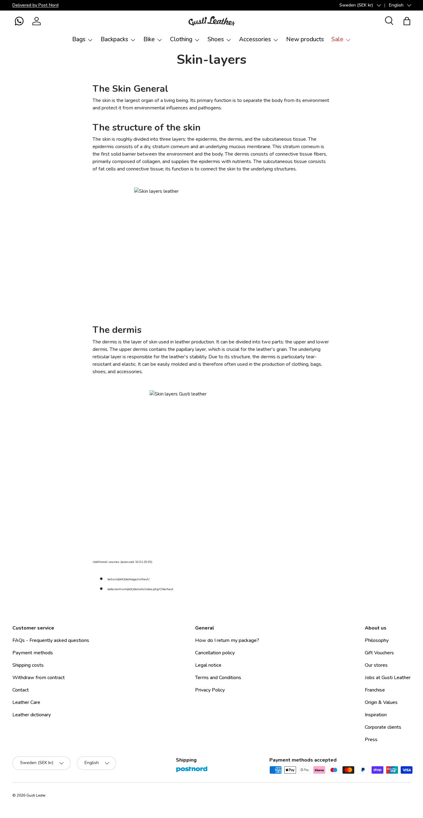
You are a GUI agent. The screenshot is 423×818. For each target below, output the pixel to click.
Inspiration (376, 714)
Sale (337, 39)
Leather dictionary (31, 714)
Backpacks (114, 39)
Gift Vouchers (379, 652)
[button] (19, 21)
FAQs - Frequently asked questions (50, 640)
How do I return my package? (227, 640)
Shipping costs (28, 665)
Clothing (181, 39)
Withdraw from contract (38, 677)
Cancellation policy (215, 652)
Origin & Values (381, 702)
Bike (149, 39)
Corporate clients (383, 727)
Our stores (376, 665)
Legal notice (208, 665)
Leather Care (26, 702)
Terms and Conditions (218, 677)
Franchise (375, 690)
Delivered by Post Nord (35, 5)
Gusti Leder (36, 795)
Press (371, 739)
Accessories (255, 39)
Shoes (215, 39)
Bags (78, 39)
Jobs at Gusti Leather (388, 677)
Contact (20, 690)
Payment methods (32, 652)
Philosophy (377, 640)
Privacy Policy (210, 690)
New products (305, 39)
